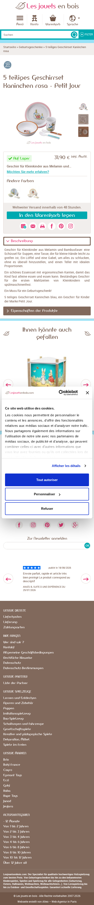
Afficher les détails (66, 466)
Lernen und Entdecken (19, 698)
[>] (86, 579)
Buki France (11, 764)
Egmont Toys (12, 775)
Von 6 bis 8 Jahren (16, 847)
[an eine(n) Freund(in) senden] (33, 226)
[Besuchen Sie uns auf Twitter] (61, 525)
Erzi (6, 780)
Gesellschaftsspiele (17, 729)
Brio (6, 759)
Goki (6, 785)
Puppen (8, 708)
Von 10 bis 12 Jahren (17, 857)
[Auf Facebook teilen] (52, 226)
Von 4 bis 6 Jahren (16, 842)
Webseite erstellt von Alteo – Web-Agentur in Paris (47, 901)
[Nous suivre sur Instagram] (70, 226)
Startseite (9, 47)
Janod (7, 801)
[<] (8, 579)
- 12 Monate (11, 821)
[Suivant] (86, 384)
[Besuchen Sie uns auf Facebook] (19, 525)
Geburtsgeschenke (31, 47)
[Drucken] (42, 226)
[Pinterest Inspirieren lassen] (47, 525)
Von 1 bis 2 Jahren (15, 826)
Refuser (47, 508)
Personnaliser (44, 494)
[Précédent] (8, 384)
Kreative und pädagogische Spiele (27, 734)
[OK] (74, 34)
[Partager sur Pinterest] (61, 226)
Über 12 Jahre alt (15, 862)
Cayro (7, 770)
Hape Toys (10, 795)
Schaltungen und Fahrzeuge (23, 723)
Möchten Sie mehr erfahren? (28, 171)
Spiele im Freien (14, 744)
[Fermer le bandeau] (87, 392)
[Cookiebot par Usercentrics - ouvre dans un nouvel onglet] (59, 393)
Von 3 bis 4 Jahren (16, 837)
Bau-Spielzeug (13, 718)
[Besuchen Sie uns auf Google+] (75, 525)
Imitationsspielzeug (17, 713)
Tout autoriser (47, 479)
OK (87, 546)
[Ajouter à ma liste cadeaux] (23, 226)
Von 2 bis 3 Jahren (16, 831)
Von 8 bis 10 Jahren (17, 852)
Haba (6, 790)
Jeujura (8, 806)
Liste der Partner (15, 683)
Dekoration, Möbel (16, 739)
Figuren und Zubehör (18, 703)
